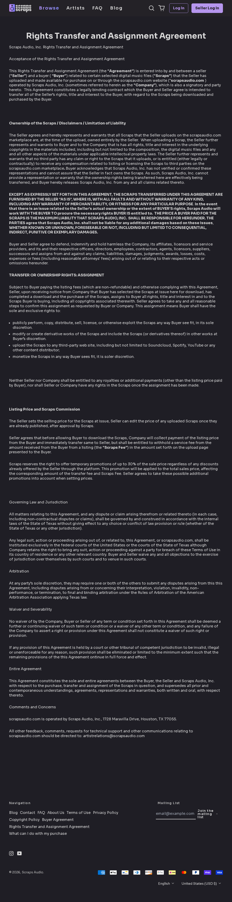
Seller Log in (207, 8)
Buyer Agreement (58, 820)
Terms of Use (79, 812)
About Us (55, 812)
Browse (49, 8)
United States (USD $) (199, 884)
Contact (27, 812)
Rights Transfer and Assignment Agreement (49, 827)
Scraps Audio (32, 872)
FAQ (97, 8)
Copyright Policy (24, 820)
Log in (178, 8)
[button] (151, 8)
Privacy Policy (105, 812)
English (164, 884)
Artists (75, 8)
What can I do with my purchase (38, 833)
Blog (116, 8)
